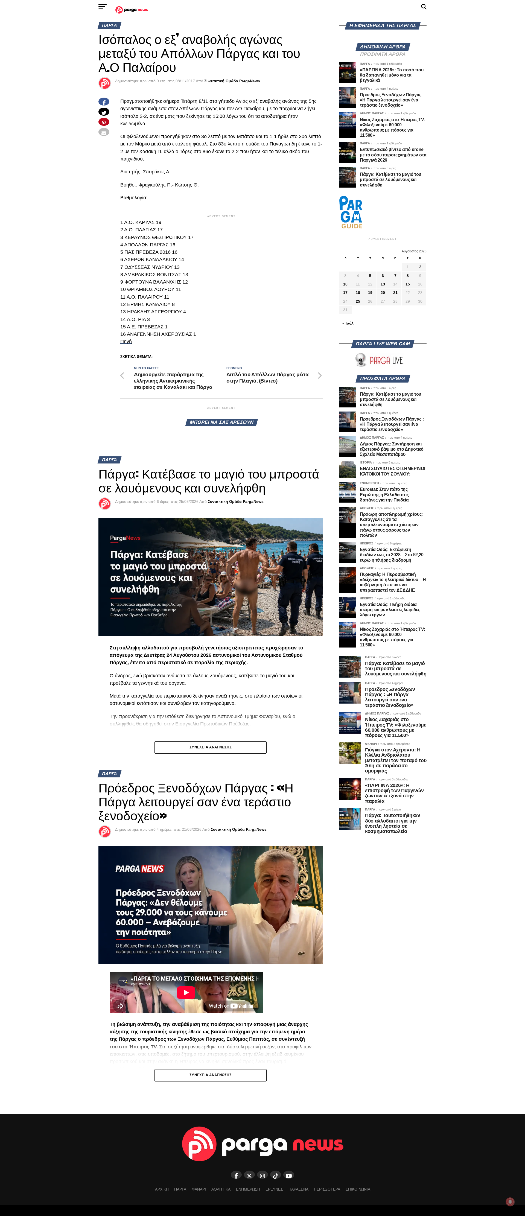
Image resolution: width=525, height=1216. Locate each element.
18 (358, 292)
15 (408, 284)
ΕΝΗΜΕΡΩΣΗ (248, 1189)
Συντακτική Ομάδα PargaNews (232, 81)
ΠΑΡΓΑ (180, 1189)
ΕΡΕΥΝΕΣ (274, 1189)
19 (370, 292)
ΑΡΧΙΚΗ (162, 1189)
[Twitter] (249, 1175)
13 (383, 284)
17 (345, 292)
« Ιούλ (348, 323)
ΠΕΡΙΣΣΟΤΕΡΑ (327, 1189)
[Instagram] (262, 1175)
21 (395, 292)
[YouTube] (288, 1175)
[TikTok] (275, 1175)
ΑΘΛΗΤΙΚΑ (221, 1189)
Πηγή (126, 341)
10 (345, 284)
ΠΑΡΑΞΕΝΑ (298, 1189)
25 (358, 301)
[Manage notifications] (510, 1201)
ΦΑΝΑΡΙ (199, 1189)
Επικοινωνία (358, 1189)
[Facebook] (236, 1175)
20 (383, 292)
